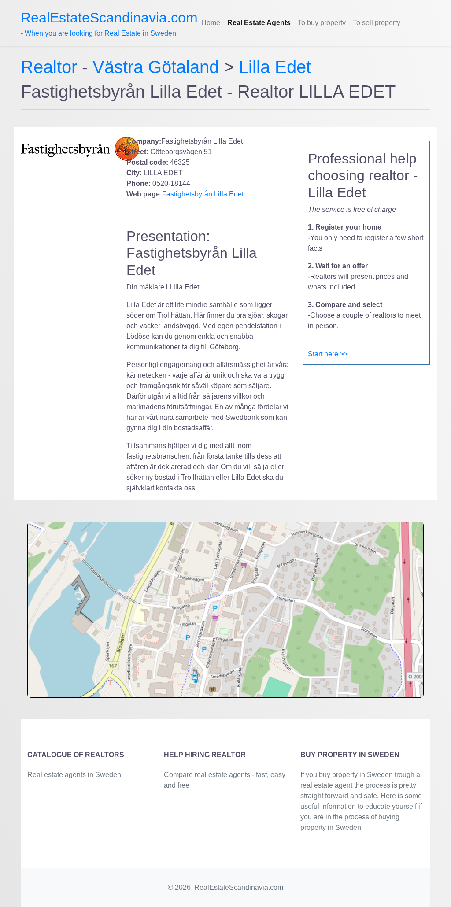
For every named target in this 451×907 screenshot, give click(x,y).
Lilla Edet (275, 67)
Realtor (51, 67)
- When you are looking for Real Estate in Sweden (109, 23)
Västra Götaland (155, 67)
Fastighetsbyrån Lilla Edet (203, 194)
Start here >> (328, 354)
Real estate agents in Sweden (74, 774)
